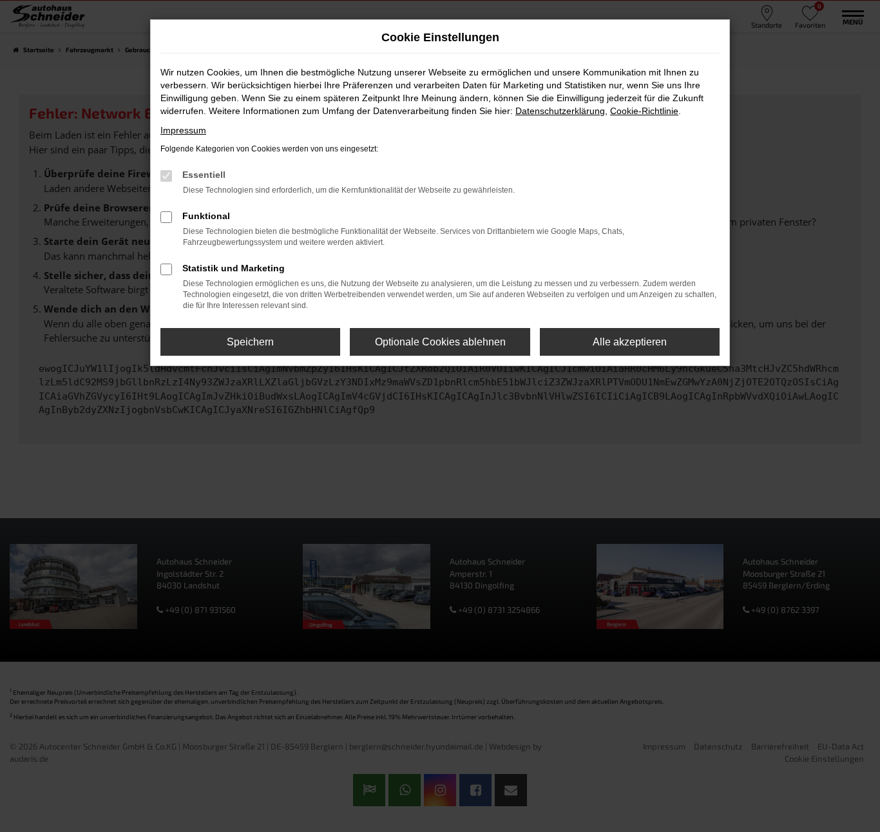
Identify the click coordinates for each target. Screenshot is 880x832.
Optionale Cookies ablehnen (440, 341)
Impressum (183, 130)
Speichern (250, 341)
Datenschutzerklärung (560, 111)
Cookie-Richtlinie (644, 111)
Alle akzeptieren (630, 341)
